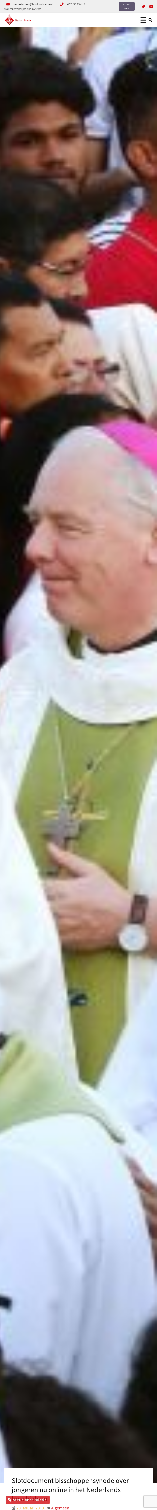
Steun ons (126, 6)
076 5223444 (76, 4)
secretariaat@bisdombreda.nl (32, 4)
